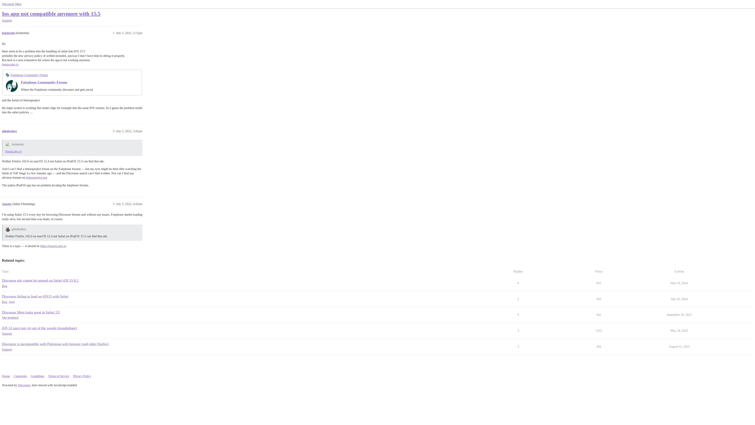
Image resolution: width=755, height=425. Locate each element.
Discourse (24, 385)
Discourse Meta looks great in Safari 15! (31, 312)
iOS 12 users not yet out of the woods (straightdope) (39, 328)
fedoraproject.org (36, 177)
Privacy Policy (82, 376)
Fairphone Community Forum (29, 75)
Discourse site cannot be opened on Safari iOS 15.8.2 (40, 280)
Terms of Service (58, 376)
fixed (12, 301)
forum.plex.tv (10, 64)
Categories (20, 376)
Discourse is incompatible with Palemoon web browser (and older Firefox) (55, 344)
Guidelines (37, 376)
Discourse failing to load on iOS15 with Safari (35, 296)
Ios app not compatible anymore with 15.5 (51, 14)
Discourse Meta (11, 4)
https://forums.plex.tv (53, 246)
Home (6, 376)
